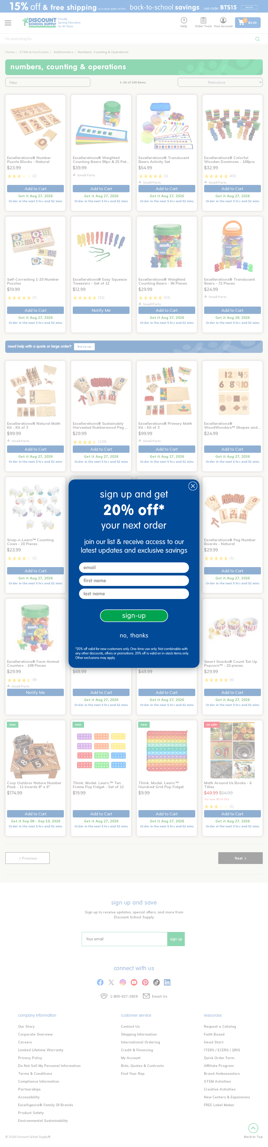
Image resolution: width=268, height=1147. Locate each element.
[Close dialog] (193, 486)
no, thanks (134, 635)
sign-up (134, 616)
